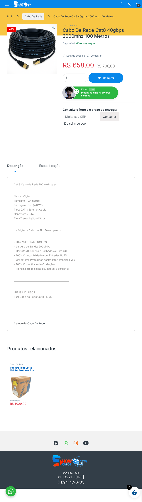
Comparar (96, 55)
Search (122, 4)
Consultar (109, 116)
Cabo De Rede (33, 16)
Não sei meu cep (74, 123)
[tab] (15, 167)
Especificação (49, 166)
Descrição (15, 166)
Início (10, 16)
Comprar (108, 77)
